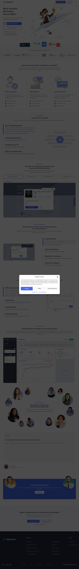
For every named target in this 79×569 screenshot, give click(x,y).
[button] (57, 277)
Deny (39, 288)
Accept (27, 288)
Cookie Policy (35, 292)
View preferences (52, 288)
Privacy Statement (42, 292)
